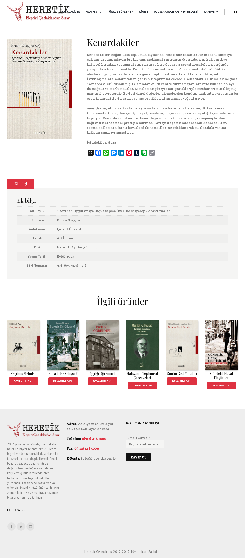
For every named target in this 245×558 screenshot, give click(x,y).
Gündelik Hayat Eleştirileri (221, 375)
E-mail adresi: (138, 438)
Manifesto (93, 11)
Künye (143, 11)
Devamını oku (23, 381)
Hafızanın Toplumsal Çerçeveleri (142, 375)
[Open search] (236, 12)
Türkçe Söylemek (120, 11)
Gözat (112, 142)
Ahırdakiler (71, 11)
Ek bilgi (20, 183)
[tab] (20, 184)
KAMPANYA (211, 11)
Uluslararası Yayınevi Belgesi (176, 11)
